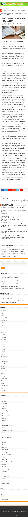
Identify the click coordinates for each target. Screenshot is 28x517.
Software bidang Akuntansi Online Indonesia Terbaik (12, 288)
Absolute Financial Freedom (7, 235)
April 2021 (3, 327)
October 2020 (4, 332)
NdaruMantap (23, 511)
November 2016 (4, 380)
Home (1, 13)
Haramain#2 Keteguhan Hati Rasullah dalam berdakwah (13, 215)
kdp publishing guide (5, 300)
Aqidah (4, 406)
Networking (5, 449)
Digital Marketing (6, 415)
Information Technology (7, 430)
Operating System (6, 452)
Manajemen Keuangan (7, 437)
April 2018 (3, 351)
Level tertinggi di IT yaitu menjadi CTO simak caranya (12, 283)
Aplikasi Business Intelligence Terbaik (9, 286)
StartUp (11, 13)
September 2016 (4, 385)
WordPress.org (4, 499)
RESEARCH (4, 464)
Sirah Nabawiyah (6, 469)
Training (4, 478)
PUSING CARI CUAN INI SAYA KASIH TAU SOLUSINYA (12, 249)
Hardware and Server (7, 425)
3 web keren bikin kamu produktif (8, 256)
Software (4, 471)
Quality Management (7, 461)
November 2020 (4, 330)
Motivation (4, 447)
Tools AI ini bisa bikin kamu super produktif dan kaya (12, 251)
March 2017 (3, 373)
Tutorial (4, 481)
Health (3, 427)
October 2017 (4, 359)
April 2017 (3, 371)
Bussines (6, 13)
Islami (3, 432)
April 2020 (3, 334)
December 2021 (4, 320)
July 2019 (3, 344)
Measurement (5, 440)
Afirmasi (3, 222)
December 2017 (4, 354)
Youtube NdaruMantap (7, 245)
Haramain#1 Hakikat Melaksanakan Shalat (10, 207)
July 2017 (3, 366)
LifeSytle (4, 435)
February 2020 (4, 339)
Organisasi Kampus (6, 454)
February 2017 (4, 376)
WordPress (10, 511)
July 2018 (3, 349)
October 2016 (4, 383)
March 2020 (3, 337)
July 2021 (3, 322)
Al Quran (4, 401)
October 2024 (4, 310)
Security (4, 466)
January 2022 (4, 317)
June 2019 (3, 346)
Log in (2, 491)
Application (4, 403)
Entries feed (3, 494)
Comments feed (4, 496)
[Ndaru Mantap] (14, 4)
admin (4, 23)
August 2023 (3, 313)
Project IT (4, 459)
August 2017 (3, 363)
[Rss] (14, 513)
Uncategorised (5, 483)
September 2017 (4, 361)
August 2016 (3, 388)
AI (2, 398)
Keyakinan (3, 229)
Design (4, 413)
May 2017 (3, 368)
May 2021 (3, 325)
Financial (4, 420)
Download (4, 418)
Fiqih (3, 423)
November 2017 (4, 356)
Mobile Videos (5, 444)
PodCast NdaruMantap (7, 205)
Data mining (5, 410)
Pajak (3, 456)
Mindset (4, 442)
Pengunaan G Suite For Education (8, 197)
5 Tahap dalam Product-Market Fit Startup (17, 200)
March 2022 (3, 315)
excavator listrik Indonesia (7, 247)
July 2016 (3, 390)
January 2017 (4, 378)
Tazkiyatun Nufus (6, 476)
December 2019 (4, 342)
